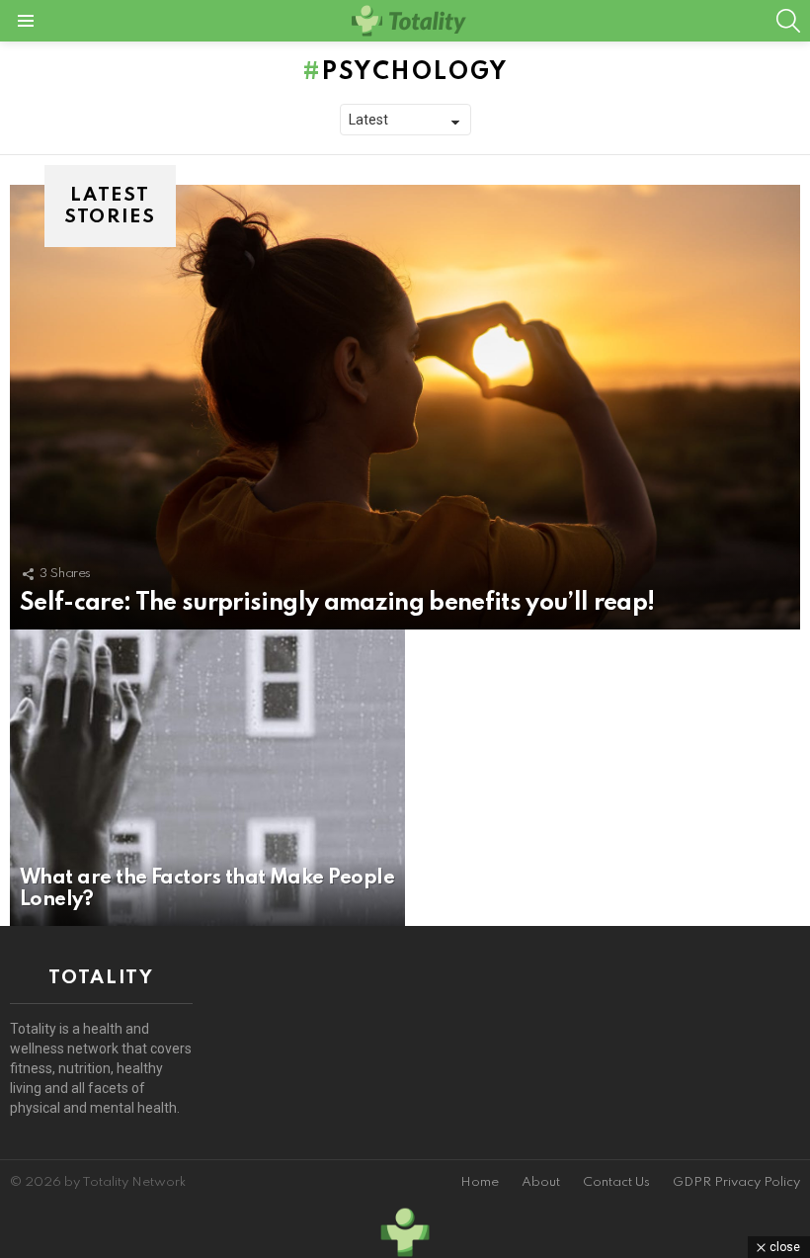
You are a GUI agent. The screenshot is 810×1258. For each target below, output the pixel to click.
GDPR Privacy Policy (736, 1182)
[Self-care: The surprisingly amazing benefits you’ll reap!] (405, 407)
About (541, 1182)
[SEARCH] (788, 21)
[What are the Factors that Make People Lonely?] (207, 777)
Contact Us (616, 1182)
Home (479, 1182)
